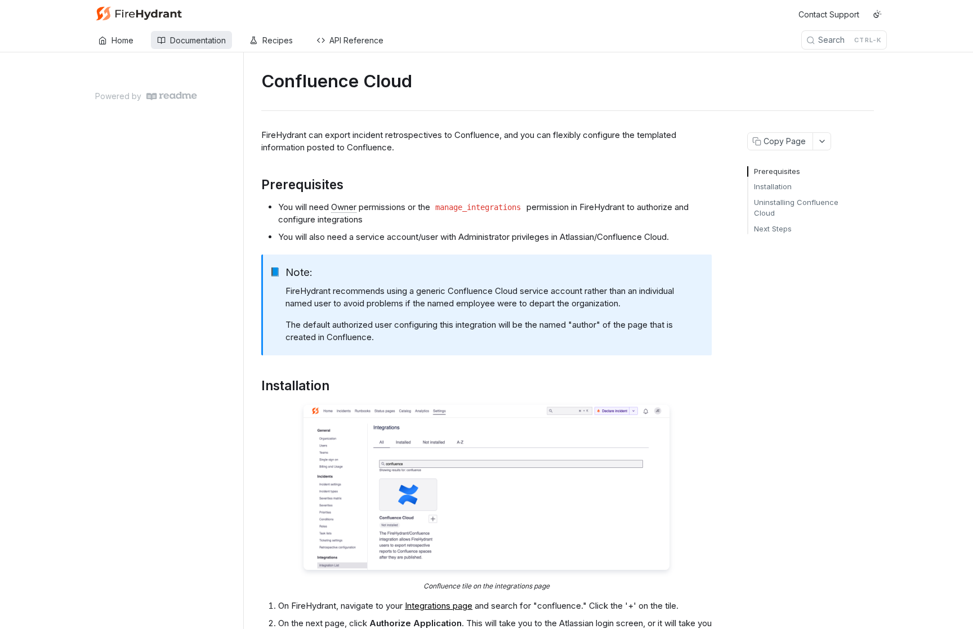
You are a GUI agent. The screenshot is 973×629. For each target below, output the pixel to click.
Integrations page (438, 605)
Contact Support (828, 14)
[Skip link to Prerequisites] (253, 184)
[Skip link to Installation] (253, 385)
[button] (486, 487)
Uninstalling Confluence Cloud (796, 208)
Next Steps (773, 228)
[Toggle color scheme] (877, 14)
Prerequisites (777, 171)
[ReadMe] (171, 96)
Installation (773, 186)
